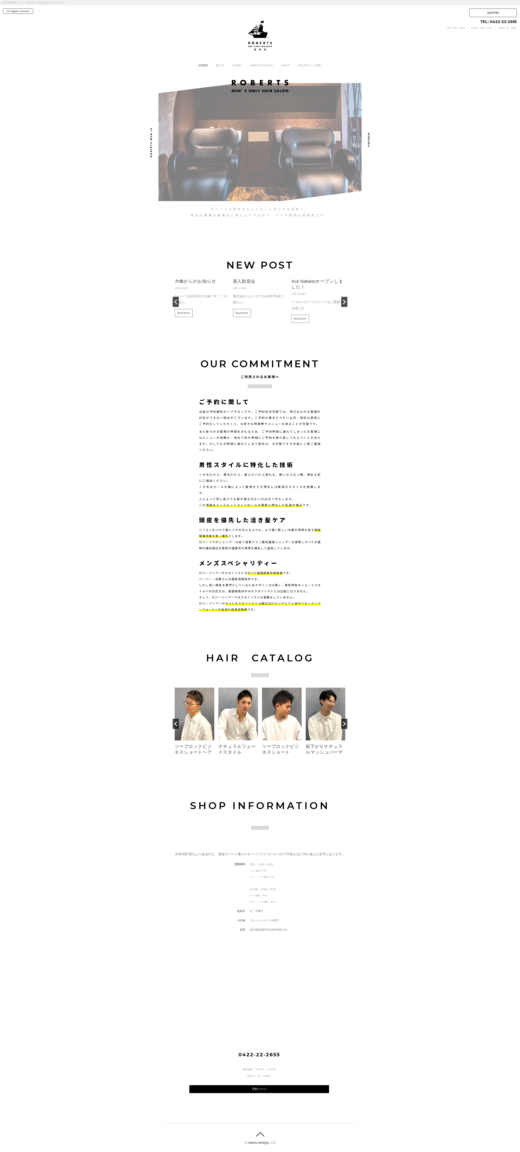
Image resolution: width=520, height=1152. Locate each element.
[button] (176, 302)
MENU (237, 65)
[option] (202, 299)
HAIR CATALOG (261, 65)
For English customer (18, 11)
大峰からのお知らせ (195, 281)
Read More (183, 313)
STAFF (285, 65)
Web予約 (493, 13)
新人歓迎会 (244, 281)
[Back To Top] (260, 1134)
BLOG (220, 65)
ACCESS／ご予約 (309, 65)
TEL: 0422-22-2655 (498, 22)
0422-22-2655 (259, 1055)
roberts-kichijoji (258, 1143)
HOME (203, 65)
